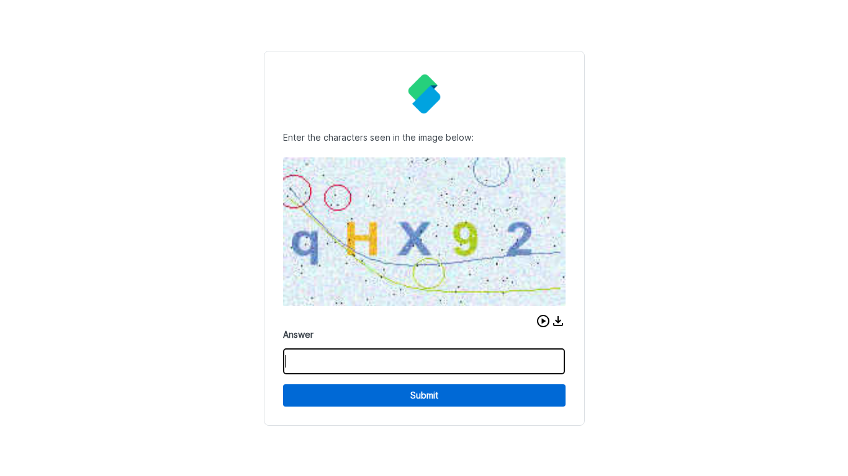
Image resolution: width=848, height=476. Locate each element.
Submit (424, 395)
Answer (298, 334)
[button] (543, 321)
